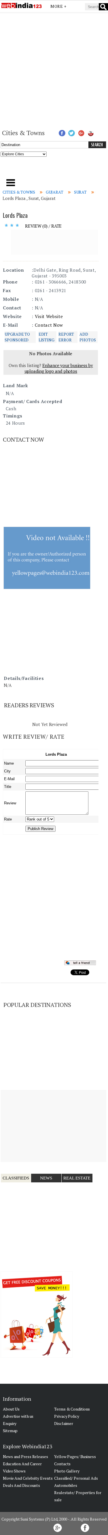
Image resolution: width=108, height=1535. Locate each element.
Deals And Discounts (21, 1485)
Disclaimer (63, 1423)
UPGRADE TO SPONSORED (17, 337)
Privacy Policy (66, 1416)
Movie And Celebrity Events (27, 1478)
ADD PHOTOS (87, 337)
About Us (11, 1409)
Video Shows (14, 1471)
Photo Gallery (66, 1471)
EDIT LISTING (46, 337)
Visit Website (49, 316)
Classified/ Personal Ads (76, 1478)
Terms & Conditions (72, 1409)
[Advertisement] (54, 70)
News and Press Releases (25, 1456)
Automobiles (65, 1485)
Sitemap (10, 1430)
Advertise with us (18, 1416)
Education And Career (22, 1463)
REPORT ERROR (66, 337)
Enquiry (9, 1423)
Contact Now (49, 325)
